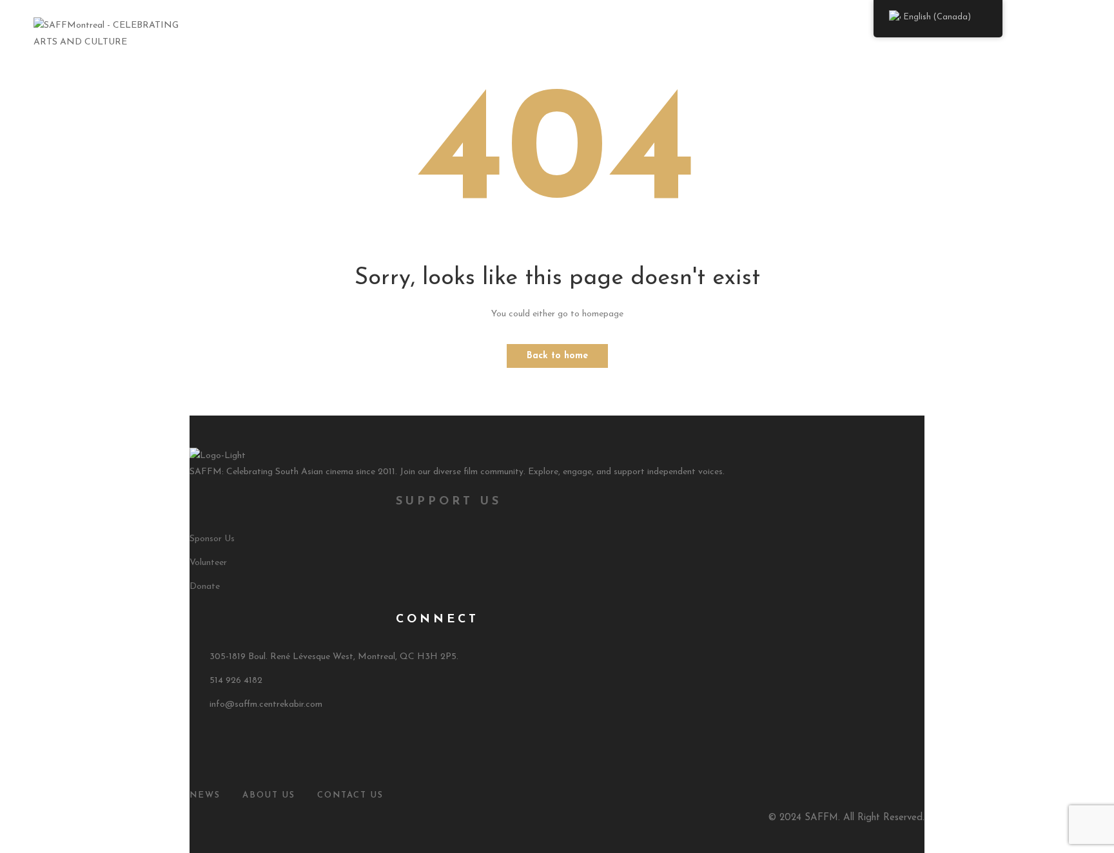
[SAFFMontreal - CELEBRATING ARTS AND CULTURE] (118, 33)
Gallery (618, 34)
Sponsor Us (212, 539)
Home (338, 34)
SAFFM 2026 (460, 34)
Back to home (557, 356)
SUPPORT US (449, 502)
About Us (392, 34)
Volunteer (208, 563)
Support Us (685, 34)
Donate (205, 586)
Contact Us (760, 34)
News (205, 795)
